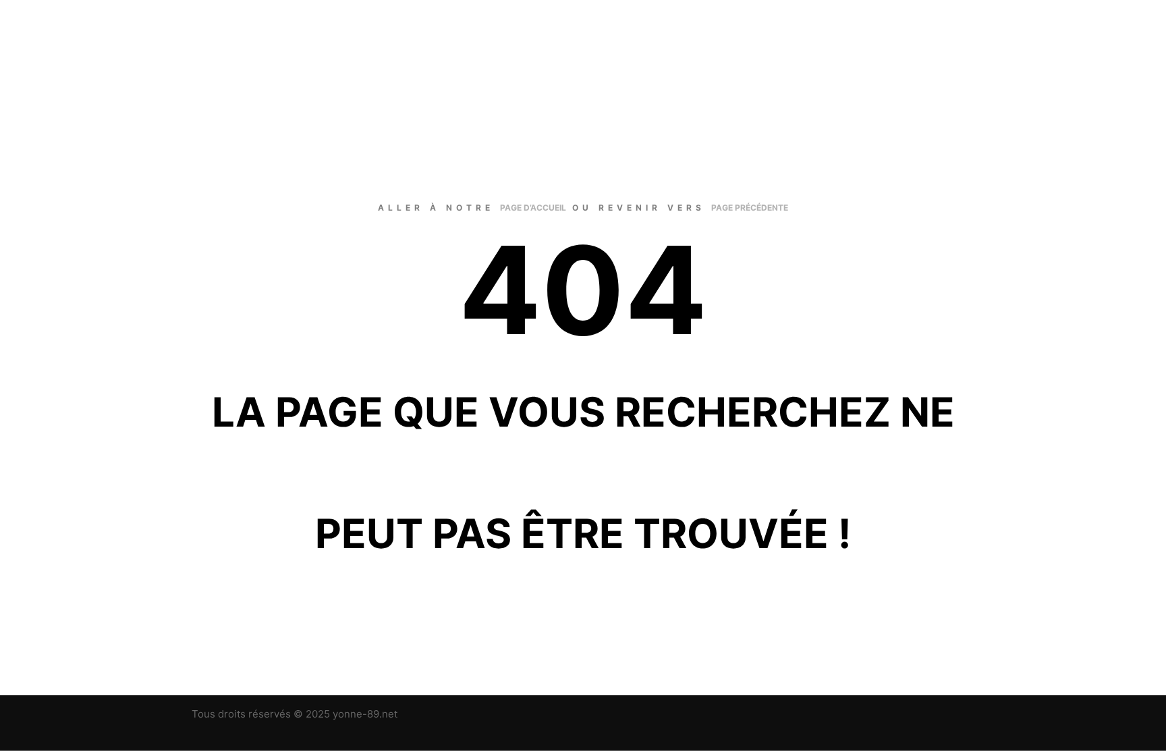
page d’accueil (533, 208)
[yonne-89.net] (242, 50)
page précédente (749, 208)
